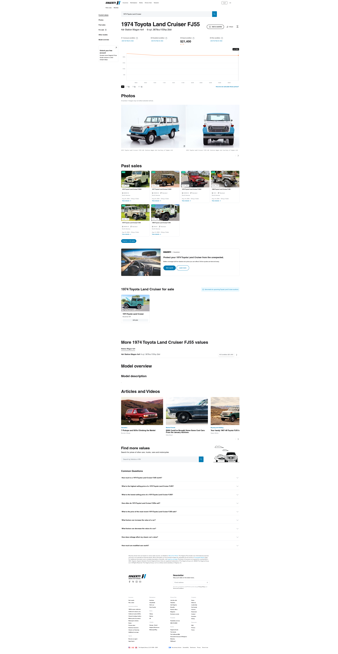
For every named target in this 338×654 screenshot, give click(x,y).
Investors (193, 616)
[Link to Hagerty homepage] (137, 576)
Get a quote (169, 268)
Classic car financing (134, 629)
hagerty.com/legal (172, 559)
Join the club (173, 600)
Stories (151, 616)
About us (193, 602)
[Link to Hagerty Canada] (133, 647)
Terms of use (205, 647)
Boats (130, 623)
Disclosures (193, 647)
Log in (224, 2)
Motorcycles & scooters (135, 618)
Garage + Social (153, 625)
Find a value (109, 7)
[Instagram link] (136, 581)
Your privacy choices (176, 647)
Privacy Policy (201, 586)
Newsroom (194, 611)
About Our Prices (173, 555)
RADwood (172, 641)
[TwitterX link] (133, 581)
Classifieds (152, 602)
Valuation (172, 602)
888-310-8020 (173, 623)
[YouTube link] (140, 581)
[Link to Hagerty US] (129, 647)
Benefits (172, 607)
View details (125, 200)
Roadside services (175, 620)
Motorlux (172, 638)
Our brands (194, 607)
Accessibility (186, 647)
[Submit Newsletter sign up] (207, 582)
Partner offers (173, 609)
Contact (193, 614)
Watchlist (116, 7)
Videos (151, 613)
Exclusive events (174, 614)
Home (192, 600)
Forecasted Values (199, 557)
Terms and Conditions (178, 588)
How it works (152, 607)
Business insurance (134, 627)
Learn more (182, 268)
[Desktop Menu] (230, 3)
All (150, 618)
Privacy (193, 627)
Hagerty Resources (154, 627)
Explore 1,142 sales (129, 241)
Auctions (151, 600)
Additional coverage (134, 632)
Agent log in (131, 641)
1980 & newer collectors (135, 609)
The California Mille (175, 634)
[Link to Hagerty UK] (136, 647)
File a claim (131, 602)
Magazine (172, 611)
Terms (193, 629)
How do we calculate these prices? (227, 86)
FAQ (192, 625)
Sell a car (151, 604)
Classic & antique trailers (135, 616)
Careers (193, 609)
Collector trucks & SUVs (135, 613)
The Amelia (173, 632)
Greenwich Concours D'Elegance (178, 636)
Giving (193, 618)
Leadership (194, 604)
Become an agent (133, 638)
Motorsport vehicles (134, 620)
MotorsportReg (153, 629)
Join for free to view (128, 40)
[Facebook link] (129, 581)
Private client (132, 625)
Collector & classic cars (135, 611)
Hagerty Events (174, 629)
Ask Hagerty (173, 604)
